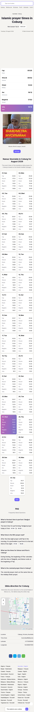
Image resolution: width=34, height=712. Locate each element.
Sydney (3, 7)
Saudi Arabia (4, 689)
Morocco (20, 682)
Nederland (3, 684)
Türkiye (20, 692)
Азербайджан (5, 697)
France (2, 676)
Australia (20, 666)
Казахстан (20, 697)
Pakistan (20, 687)
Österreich (4, 687)
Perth (20, 7)
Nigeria (20, 684)
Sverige (20, 689)
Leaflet (23, 628)
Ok (27, 709)
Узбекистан (21, 702)
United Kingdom (5, 695)
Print (17, 499)
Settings (17, 151)
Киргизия (3, 700)
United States (21, 695)
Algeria (3, 666)
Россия (20, 700)
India (19, 676)
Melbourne (9, 7)
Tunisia (3, 692)
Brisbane (15, 7)
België (2, 669)
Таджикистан (4, 702)
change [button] (28, 167)
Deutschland (4, 674)
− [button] (3, 604)
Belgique (20, 669)
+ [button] (3, 600)
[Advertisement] (17, 50)
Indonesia (3, 679)
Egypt (19, 674)
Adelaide (25, 7)
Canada (3, 671)
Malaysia (20, 679)
